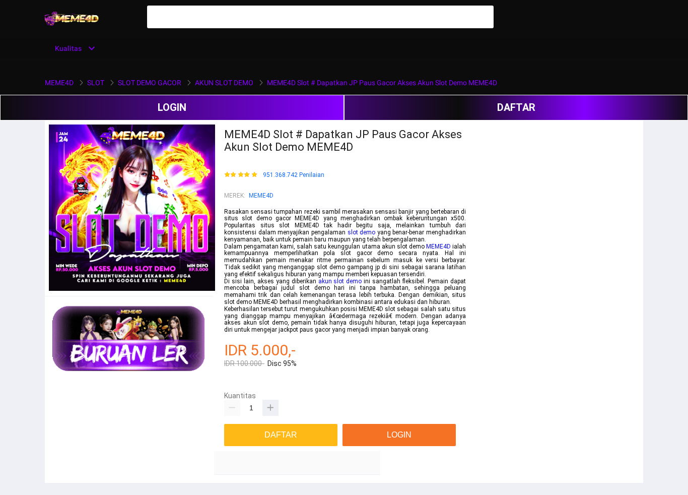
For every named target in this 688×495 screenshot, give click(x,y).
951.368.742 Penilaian (293, 175)
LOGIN (172, 107)
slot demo (362, 232)
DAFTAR (516, 107)
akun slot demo (340, 281)
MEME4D (261, 195)
